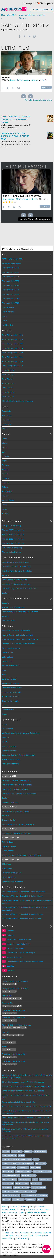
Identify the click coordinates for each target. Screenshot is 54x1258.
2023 (43, 80)
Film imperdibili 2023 (10, 281)
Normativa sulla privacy (31, 1232)
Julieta (4, 1039)
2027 (4, 259)
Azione (13, 80)
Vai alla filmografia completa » (39, 99)
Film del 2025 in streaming (13, 530)
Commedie (6, 411)
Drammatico (23, 80)
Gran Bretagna (23, 199)
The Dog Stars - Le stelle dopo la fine (17, 571)
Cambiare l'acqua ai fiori (12, 687)
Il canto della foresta (10, 701)
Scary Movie (17, 1151)
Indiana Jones (45, 1179)
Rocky (40, 1199)
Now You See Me (9, 1155)
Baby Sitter (35, 1167)
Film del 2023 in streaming (13, 539)
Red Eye (5, 1032)
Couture (5, 593)
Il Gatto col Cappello (10, 683)
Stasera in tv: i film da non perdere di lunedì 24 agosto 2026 (26, 1086)
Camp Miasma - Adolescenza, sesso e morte (20, 611)
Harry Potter (36, 1183)
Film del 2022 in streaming (13, 543)
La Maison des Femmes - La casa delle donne (21, 733)
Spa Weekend (7, 728)
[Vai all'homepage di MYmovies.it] (14, 10)
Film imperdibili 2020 (10, 294)
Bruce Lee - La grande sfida (13, 1010)
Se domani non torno (10, 696)
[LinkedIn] (29, 36)
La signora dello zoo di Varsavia (15, 981)
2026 (10, 259)
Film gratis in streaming (11, 525)
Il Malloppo (6, 864)
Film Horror (6, 420)
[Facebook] (19, 36)
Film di (4, 316)
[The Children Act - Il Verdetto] (26, 181)
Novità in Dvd (7, 325)
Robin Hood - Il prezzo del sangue (21, 952)
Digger (4, 714)
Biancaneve (40, 1163)
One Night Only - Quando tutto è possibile (19, 588)
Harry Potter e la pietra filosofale (15, 579)
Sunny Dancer (8, 850)
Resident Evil (7, 652)
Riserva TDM (27, 1235)
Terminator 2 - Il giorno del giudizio (16, 584)
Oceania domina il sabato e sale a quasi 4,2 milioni (23, 1090)
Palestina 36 (7, 661)
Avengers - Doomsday (11, 648)
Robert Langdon (22, 1183)
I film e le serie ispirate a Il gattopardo (18, 1163)
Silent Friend (7, 868)
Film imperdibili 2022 (10, 285)
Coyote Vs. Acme (9, 846)
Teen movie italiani (21, 1187)
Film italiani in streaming (12, 547)
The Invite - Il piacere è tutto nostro (16, 630)
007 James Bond (9, 1179)
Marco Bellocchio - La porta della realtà (18, 824)
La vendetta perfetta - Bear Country (16, 566)
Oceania (5, 603)
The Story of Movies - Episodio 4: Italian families (21, 918)
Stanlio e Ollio (8, 1003)
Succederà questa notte (11, 692)
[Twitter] (24, 36)
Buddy (4, 724)
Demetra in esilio (9, 750)
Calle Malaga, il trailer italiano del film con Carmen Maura (25, 1117)
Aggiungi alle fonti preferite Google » (32, 16)
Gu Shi (4, 741)
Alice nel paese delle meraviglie (34, 1195)
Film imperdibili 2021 (10, 290)
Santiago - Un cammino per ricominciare (18, 643)
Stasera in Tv (31, 1209)
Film (31, 1206)
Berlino (6, 77)
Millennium (7, 1187)
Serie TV (14, 1209)
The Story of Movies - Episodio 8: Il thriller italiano (22, 896)
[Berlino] (26, 63)
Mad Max (6, 1199)
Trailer (22, 1212)
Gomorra (28, 1151)
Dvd (22, 1209)
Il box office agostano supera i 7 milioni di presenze (23, 1082)
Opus (36, 1159)
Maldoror (5, 616)
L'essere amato (8, 709)
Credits (5, 1232)
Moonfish (5, 737)
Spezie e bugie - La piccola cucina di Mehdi (20, 639)
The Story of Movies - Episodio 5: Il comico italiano (22, 914)
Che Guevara (18, 1199)
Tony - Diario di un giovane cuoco (15, 562)
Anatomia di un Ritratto (11, 759)
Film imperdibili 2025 (10, 272)
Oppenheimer (23, 1167)
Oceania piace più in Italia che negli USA (19, 1102)
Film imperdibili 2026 (10, 268)
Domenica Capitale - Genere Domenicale (19, 755)
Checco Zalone (9, 1167)
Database (23, 1206)
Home (5, 1206)
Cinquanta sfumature (11, 1175)
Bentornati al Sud (9, 679)
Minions (6, 1151)
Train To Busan (8, 842)
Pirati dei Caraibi (28, 1175)
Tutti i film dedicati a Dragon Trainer (17, 1159)
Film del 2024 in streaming (13, 534)
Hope (4, 670)
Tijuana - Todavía (9, 746)
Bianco (5, 705)
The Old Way (7, 995)
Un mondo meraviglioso (11, 872)
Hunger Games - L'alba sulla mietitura (17, 635)
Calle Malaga (7, 657)
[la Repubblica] (48, 3)
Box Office (44, 1209)
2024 (21, 259)
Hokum (11, 970)
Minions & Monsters (15, 957)
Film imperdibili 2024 (10, 276)
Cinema (13, 1206)
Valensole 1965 (8, 620)
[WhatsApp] (34, 36)
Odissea (10, 935)
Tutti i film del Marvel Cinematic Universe (19, 1191)
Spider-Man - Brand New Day (19, 939)
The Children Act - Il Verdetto (22, 196)
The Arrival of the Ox (10, 763)
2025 (15, 259)
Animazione (7, 424)
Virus (35, 1179)
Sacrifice (10, 966)
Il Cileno (5, 575)
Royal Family (8, 1171)
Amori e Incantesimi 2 (11, 665)
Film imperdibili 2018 (10, 303)
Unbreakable (8, 1183)
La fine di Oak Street (15, 948)
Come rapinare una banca (12, 881)
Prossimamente (9, 1212)
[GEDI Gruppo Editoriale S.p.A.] (39, 3)
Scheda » (46, 87)
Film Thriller (7, 415)
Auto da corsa (24, 1179)
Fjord (4, 674)
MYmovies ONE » (8, 16)
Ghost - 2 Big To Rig (10, 802)
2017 (34, 199)
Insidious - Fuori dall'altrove (13, 607)
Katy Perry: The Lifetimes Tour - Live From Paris (21, 855)
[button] (46, 1249)
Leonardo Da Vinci (23, 1171)
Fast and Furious (38, 1187)
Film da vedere (8, 307)
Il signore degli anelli (11, 1195)
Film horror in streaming (11, 552)
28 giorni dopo (40, 1151)
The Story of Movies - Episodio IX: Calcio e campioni (23, 891)
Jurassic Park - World (42, 1171)
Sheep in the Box (9, 820)
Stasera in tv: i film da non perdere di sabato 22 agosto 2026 (26, 1106)
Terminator (30, 1199)
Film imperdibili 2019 (10, 298)
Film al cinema (8, 312)
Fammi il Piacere (9, 877)
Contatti (14, 1232)
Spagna (35, 80)
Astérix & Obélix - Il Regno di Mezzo (16, 1025)
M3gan (21, 1155)
